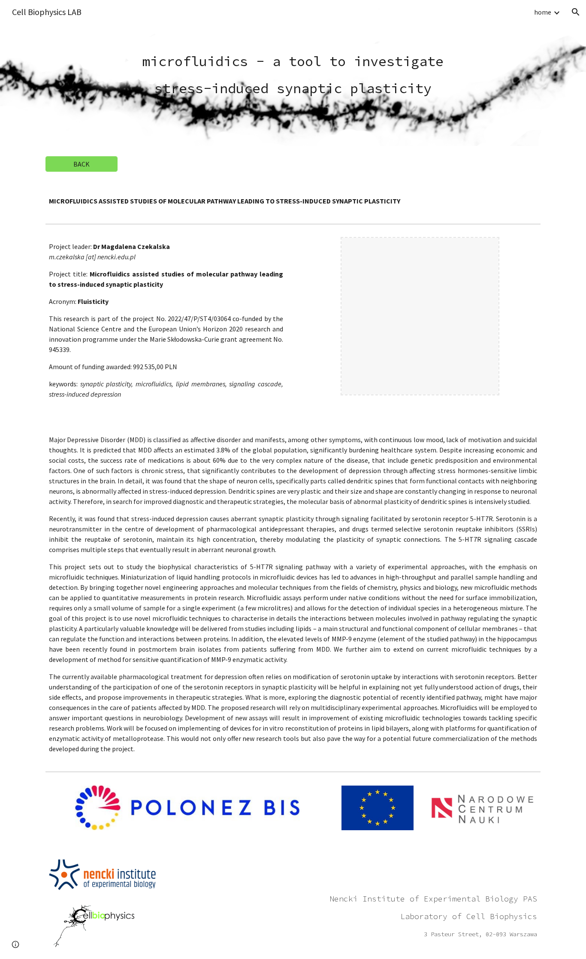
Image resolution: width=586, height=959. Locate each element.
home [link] (542, 12)
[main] (293, 72)
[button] (575, 12)
